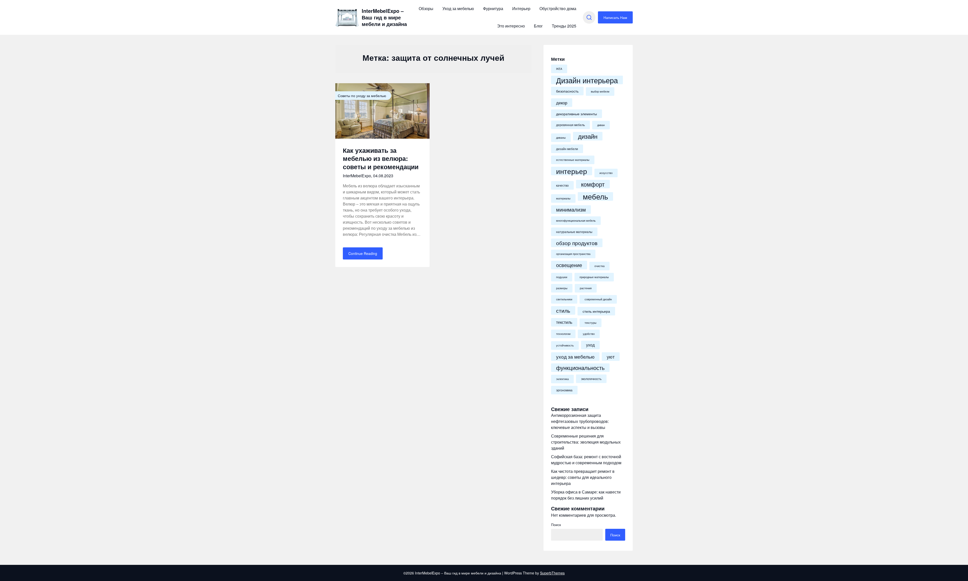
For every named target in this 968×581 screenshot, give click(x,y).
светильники (564, 299)
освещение (569, 265)
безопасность (567, 91)
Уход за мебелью (458, 8)
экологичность (591, 378)
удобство (589, 334)
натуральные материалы (574, 231)
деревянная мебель (570, 125)
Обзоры (426, 8)
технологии (563, 334)
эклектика (562, 379)
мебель (595, 196)
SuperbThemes (552, 572)
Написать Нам (615, 17)
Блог (538, 26)
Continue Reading (362, 253)
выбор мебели (600, 91)
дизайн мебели (567, 149)
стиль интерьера (596, 311)
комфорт (593, 184)
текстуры (590, 323)
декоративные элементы (576, 113)
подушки (561, 277)
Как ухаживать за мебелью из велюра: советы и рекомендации (380, 158)
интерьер (571, 171)
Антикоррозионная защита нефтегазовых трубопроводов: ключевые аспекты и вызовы (580, 421)
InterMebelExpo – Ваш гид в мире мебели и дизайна (384, 17)
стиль (563, 310)
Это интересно (511, 26)
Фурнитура (493, 8)
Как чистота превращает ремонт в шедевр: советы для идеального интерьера (583, 477)
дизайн (587, 136)
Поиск (556, 524)
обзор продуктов (576, 243)
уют (611, 356)
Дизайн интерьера (587, 80)
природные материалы (594, 277)
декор (561, 102)
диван (601, 125)
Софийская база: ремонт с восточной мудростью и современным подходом (586, 460)
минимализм (571, 209)
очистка (599, 266)
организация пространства (573, 254)
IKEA (559, 69)
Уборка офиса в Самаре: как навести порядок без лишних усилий (586, 495)
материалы (563, 198)
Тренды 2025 (564, 26)
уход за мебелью (575, 356)
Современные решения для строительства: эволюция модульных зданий (586, 442)
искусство (606, 173)
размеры (561, 288)
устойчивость (565, 345)
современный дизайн (598, 299)
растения (586, 288)
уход (590, 345)
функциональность (580, 367)
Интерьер (521, 8)
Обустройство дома (557, 8)
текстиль (564, 322)
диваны (561, 137)
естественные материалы (572, 160)
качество (562, 185)
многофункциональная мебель (576, 220)
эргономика (564, 390)
